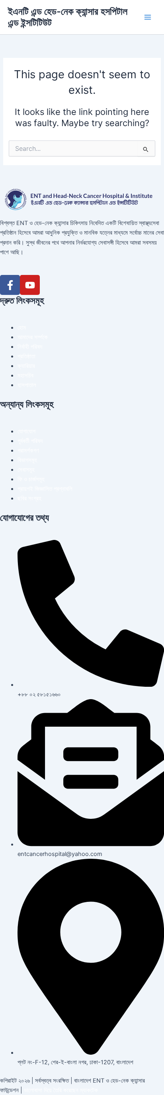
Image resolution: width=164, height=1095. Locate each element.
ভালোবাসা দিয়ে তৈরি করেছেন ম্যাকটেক (61, 1090)
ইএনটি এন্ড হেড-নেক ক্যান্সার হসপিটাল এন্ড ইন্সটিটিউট (67, 17)
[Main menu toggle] (147, 17)
